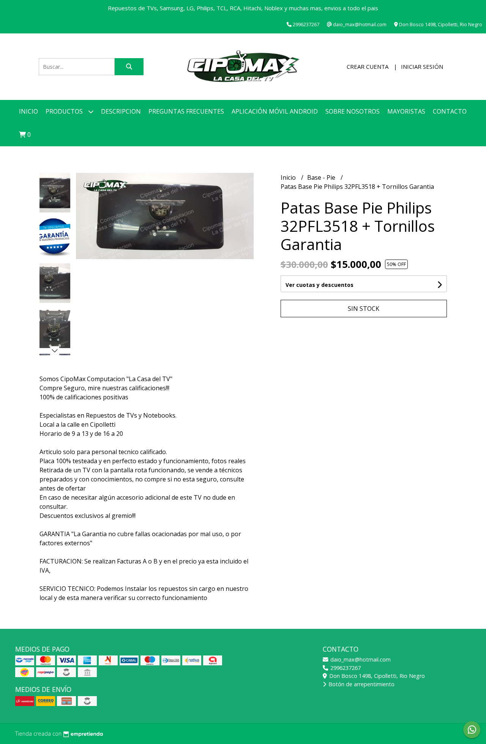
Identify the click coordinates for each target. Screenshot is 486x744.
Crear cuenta (367, 66)
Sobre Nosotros (352, 111)
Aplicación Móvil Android (275, 111)
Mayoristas (406, 111)
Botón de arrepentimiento (360, 684)
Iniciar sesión (422, 66)
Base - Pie (322, 177)
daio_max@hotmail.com (360, 659)
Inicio (28, 111)
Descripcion (121, 111)
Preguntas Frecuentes (186, 111)
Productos (65, 111)
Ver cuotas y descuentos (319, 284)
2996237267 (345, 667)
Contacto (450, 111)
